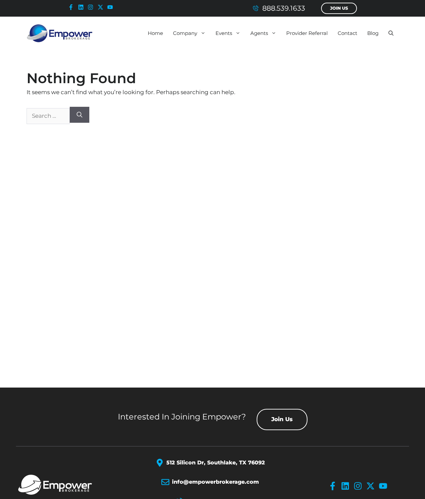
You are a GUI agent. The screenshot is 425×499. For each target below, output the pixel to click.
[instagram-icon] (92, 7)
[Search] (79, 115)
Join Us (339, 8)
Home (155, 33)
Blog (373, 33)
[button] (390, 33)
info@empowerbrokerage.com (215, 482)
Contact (347, 33)
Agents (259, 33)
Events (223, 33)
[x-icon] (102, 7)
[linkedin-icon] (82, 7)
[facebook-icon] (72, 7)
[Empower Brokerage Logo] (63, 485)
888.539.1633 (283, 8)
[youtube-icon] (111, 7)
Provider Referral (307, 33)
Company (185, 33)
